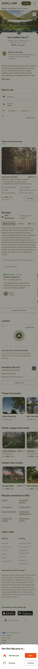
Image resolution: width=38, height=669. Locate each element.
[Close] (19, 334)
